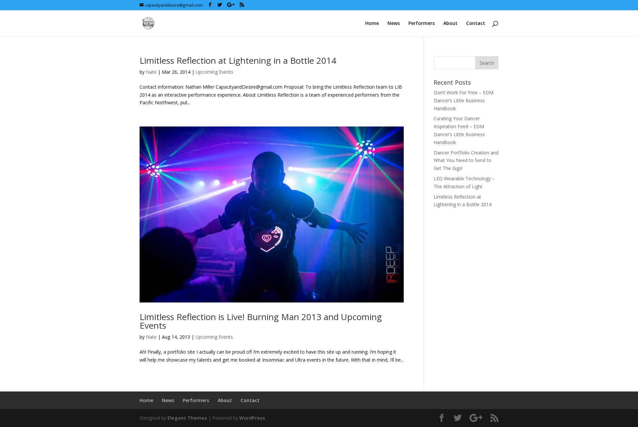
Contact (475, 23)
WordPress (252, 418)
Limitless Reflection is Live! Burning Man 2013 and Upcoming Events (261, 321)
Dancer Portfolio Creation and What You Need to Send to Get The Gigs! (466, 160)
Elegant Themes (187, 418)
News (393, 23)
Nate (151, 72)
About (450, 23)
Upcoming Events (214, 72)
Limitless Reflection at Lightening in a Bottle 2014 (238, 60)
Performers (421, 23)
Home (372, 23)
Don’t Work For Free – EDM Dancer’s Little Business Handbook (463, 100)
